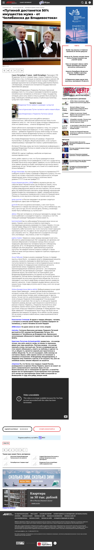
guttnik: (15, 205)
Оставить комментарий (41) (47, 429)
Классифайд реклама (21, 518)
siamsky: (15, 330)
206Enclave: (16, 327)
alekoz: (14, 214)
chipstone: (16, 364)
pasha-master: (17, 238)
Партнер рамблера (30, 543)
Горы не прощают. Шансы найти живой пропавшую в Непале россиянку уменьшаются (77, 65)
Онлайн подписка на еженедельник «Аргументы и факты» (70, 513)
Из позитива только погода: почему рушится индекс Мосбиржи (80, 161)
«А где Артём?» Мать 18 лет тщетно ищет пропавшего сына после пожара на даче (80, 127)
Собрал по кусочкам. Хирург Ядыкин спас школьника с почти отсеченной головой (80, 115)
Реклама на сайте (40, 516)
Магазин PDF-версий (45, 513)
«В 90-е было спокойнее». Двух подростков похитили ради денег (80, 101)
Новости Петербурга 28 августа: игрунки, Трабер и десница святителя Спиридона (77, 73)
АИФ (7, 66)
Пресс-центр (34, 513)
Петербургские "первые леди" (19, 462)
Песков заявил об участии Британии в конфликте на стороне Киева (79, 143)
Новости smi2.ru (9, 508)
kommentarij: (17, 221)
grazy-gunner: (17, 199)
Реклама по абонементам (54, 516)
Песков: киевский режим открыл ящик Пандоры (79, 149)
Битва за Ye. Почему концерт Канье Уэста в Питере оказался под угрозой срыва (76, 58)
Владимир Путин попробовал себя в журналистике (48, 463)
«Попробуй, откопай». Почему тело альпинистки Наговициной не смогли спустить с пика (80, 121)
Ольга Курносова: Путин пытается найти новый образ (39, 109)
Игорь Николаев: (18, 172)
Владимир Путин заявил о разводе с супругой (36, 105)
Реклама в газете (27, 516)
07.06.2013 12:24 (7, 7)
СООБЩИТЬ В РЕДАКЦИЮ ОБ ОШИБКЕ (64, 518)
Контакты (17, 516)
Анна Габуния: (17, 257)
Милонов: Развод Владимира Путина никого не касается (19, 457)
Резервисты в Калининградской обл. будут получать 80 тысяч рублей (79, 168)
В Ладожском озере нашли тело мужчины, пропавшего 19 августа (76, 80)
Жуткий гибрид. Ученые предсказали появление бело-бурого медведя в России (79, 108)
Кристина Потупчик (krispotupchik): (26, 341)
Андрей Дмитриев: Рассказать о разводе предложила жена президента (49, 458)
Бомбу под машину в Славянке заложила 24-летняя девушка (77, 50)
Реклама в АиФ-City (70, 516)
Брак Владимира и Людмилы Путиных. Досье (35, 114)
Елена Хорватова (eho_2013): (22, 183)
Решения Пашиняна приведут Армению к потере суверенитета (79, 155)
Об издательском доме (21, 513)
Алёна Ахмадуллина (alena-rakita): (25, 289)
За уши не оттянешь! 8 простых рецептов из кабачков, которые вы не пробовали (80, 133)
